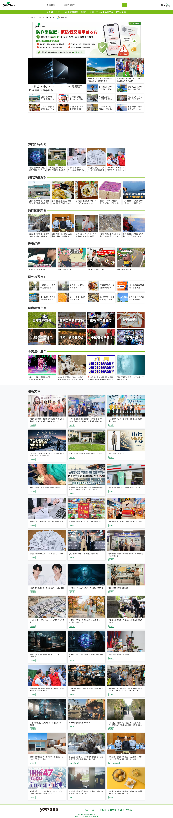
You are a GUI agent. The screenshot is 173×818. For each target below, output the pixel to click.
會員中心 (94, 810)
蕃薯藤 (8, 4)
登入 (163, 5)
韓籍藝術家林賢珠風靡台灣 (118, 588)
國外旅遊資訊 (37, 277)
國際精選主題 (37, 308)
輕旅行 (59, 12)
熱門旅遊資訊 (37, 177)
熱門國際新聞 (37, 210)
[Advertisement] (82, 127)
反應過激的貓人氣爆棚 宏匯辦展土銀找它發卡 (125, 522)
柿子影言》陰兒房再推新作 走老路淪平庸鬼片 (86, 588)
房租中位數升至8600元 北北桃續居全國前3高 (47, 522)
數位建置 (121, 810)
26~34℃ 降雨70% (58, 17)
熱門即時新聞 (37, 144)
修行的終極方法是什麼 (116, 453)
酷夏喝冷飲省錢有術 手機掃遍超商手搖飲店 (124, 487)
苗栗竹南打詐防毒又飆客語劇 (119, 654)
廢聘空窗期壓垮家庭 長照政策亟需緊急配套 (45, 487)
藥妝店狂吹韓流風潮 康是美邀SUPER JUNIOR (47, 588)
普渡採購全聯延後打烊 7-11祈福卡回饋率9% (86, 522)
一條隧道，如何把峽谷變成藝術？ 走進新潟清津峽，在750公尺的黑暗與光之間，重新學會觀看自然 (125, 725)
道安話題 (34, 243)
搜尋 (92, 12)
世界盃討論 (121, 12)
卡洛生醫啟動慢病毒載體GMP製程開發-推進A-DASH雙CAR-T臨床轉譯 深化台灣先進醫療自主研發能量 (86, 421)
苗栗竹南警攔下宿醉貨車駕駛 (79, 723)
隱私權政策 (112, 810)
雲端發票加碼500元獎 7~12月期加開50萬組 (46, 554)
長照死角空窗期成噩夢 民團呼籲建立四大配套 (85, 453)
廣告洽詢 (129, 810)
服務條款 (103, 810)
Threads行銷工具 (105, 12)
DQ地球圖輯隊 (71, 12)
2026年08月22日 (34, 18)
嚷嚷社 (84, 12)
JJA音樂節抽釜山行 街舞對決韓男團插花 (84, 554)
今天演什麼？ (37, 351)
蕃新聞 (50, 12)
